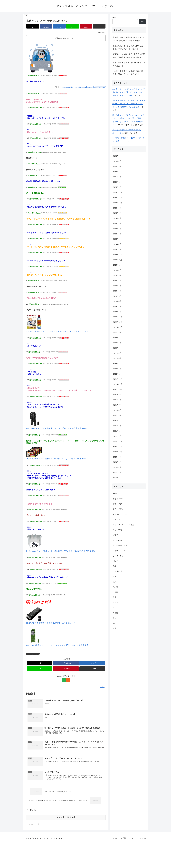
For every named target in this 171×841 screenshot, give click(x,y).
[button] (99, 26)
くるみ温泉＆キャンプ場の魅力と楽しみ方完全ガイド (129, 64)
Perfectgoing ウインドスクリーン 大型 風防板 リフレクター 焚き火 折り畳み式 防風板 (60, 551)
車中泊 (38, 654)
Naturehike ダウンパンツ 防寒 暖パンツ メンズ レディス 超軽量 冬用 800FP (56, 428)
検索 (114, 18)
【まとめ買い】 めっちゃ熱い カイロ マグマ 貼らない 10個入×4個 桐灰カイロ (57, 459)
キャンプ (30, 654)
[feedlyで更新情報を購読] (64, 680)
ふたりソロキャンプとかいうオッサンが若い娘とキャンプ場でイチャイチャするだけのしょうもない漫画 (128, 92)
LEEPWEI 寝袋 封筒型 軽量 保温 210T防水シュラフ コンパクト (51, 623)
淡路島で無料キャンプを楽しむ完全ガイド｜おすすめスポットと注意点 (129, 47)
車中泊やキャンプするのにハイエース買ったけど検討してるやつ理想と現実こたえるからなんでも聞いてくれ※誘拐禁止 (128, 118)
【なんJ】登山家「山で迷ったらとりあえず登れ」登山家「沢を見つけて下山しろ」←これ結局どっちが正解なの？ (128, 104)
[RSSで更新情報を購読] (68, 680)
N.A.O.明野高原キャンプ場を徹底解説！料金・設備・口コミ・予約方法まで (129, 72)
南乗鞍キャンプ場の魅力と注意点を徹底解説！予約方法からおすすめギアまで (129, 55)
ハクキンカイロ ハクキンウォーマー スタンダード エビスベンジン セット (57, 331)
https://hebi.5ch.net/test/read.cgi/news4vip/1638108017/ (83, 87)
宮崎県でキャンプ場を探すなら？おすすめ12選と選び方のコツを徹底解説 (129, 39)
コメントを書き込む (66, 817)
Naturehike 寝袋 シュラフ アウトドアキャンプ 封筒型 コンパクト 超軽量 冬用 (57, 645)
